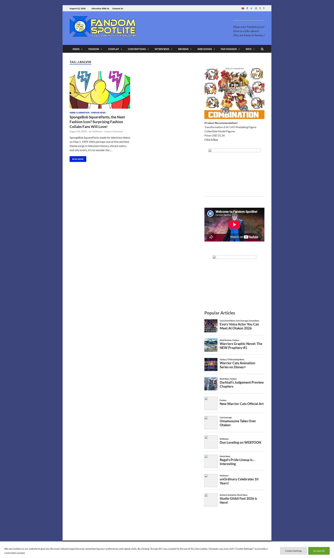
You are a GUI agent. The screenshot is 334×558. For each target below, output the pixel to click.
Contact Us (117, 8)
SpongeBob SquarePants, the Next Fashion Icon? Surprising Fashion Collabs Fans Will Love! (97, 122)
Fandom (93, 48)
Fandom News (98, 112)
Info (249, 48)
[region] (167, 549)
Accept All (319, 550)
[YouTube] (243, 8)
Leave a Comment (114, 131)
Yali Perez (97, 131)
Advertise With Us (100, 8)
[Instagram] (256, 8)
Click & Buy (211, 139)
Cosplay (113, 48)
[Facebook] (247, 8)
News (76, 48)
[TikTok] (263, 8)
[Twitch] (260, 8)
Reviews (183, 48)
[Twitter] (251, 8)
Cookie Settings (293, 550)
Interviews (162, 48)
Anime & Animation (79, 112)
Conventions (137, 48)
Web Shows (204, 48)
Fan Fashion (229, 48)
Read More (77, 158)
